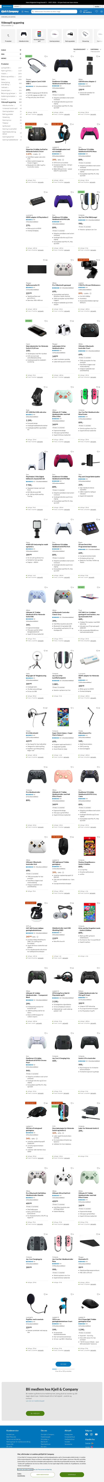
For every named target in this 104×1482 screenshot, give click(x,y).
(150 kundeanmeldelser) (85, 682)
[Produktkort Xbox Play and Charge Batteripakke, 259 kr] (90, 461)
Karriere (43, 1446)
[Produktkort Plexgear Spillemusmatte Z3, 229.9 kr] (37, 269)
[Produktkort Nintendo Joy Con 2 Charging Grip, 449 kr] (63, 1042)
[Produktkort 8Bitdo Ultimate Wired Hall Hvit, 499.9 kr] (63, 1177)
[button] (12, 25)
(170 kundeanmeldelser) (85, 419)
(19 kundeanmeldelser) (58, 1326)
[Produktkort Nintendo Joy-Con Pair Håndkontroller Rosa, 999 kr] (63, 1243)
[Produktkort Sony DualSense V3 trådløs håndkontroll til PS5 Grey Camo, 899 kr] (90, 776)
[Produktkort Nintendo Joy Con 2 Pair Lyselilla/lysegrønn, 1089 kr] (63, 660)
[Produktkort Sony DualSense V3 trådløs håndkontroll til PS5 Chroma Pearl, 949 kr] (37, 1042)
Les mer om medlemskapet (35, 1401)
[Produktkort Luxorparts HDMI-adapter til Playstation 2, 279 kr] (37, 201)
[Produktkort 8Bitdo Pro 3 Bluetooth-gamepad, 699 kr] (63, 269)
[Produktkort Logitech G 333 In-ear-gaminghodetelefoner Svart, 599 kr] (63, 1303)
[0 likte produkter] (96, 11)
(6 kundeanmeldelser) (94, 220)
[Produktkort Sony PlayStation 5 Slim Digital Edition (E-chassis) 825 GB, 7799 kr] (37, 461)
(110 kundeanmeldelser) (58, 868)
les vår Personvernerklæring (42, 1469)
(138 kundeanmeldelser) (85, 289)
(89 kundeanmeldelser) (58, 156)
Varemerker (68, 1444)
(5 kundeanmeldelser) (68, 617)
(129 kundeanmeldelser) (58, 352)
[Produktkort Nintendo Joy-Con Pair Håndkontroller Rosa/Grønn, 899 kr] (90, 396)
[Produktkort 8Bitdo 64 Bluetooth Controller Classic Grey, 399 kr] (63, 596)
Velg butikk (40, 114)
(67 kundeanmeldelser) (32, 796)
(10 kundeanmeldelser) (85, 481)
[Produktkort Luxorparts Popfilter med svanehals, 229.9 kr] (37, 1303)
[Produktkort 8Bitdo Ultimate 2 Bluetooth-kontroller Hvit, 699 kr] (37, 846)
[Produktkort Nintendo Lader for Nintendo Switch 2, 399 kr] (90, 1112)
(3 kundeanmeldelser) (41, 1000)
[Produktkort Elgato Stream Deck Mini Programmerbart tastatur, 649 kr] (90, 529)
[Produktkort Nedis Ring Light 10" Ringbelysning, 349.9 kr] (37, 660)
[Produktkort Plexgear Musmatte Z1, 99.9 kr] (90, 1243)
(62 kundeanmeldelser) (85, 1326)
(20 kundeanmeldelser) (32, 416)
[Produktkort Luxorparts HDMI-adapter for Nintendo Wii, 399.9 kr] (90, 660)
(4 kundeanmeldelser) (41, 86)
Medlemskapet (45, 1437)
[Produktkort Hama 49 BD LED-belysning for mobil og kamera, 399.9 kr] (37, 529)
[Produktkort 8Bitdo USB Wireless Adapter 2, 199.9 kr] (90, 65)
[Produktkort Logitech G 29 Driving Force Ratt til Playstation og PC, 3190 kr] (63, 977)
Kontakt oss (10, 1434)
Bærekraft (44, 1442)
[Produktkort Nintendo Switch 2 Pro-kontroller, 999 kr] (90, 1042)
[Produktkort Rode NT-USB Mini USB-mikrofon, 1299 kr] (37, 396)
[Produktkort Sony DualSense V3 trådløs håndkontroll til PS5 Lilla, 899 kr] (63, 201)
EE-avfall (9, 1446)
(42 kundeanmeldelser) (58, 88)
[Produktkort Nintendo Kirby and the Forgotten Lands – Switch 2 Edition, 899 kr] (90, 912)
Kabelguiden (69, 1434)
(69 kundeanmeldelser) (32, 1135)
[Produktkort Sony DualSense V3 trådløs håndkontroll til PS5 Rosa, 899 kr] (90, 133)
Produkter (5, 64)
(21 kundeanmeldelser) (32, 1324)
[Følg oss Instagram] (91, 1434)
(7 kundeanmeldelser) (41, 481)
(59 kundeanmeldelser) (85, 86)
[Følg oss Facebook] (86, 1434)
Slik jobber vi (45, 1439)
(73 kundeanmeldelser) (32, 222)
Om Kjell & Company (47, 1434)
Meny (26, 11)
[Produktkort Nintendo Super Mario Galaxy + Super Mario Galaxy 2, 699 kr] (63, 717)
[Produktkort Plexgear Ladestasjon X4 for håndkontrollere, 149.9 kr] (63, 330)
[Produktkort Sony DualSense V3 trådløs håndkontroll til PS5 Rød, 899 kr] (63, 461)
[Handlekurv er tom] (101, 11)
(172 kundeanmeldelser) (32, 289)
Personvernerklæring (13, 1439)
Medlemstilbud (69, 1439)
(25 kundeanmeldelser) (32, 1200)
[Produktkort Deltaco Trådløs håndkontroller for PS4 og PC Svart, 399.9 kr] (90, 977)
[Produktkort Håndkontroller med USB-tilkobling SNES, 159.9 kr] (63, 912)
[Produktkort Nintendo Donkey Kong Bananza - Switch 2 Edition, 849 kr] (90, 846)
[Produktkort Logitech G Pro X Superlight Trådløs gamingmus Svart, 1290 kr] (90, 1303)
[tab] (7, 6)
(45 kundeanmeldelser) (58, 935)
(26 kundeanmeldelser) (32, 621)
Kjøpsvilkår (10, 1444)
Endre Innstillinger (21, 1475)
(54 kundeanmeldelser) (85, 1264)
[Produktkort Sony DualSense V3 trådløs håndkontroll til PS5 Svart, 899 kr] (63, 65)
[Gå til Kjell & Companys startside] (10, 11)
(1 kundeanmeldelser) (94, 549)
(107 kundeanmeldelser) (32, 737)
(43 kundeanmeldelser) (58, 421)
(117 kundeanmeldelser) (85, 999)
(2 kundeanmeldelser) (68, 288)
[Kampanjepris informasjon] (39, 154)
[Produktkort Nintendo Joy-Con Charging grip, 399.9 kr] (37, 1243)
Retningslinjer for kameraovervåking (18, 1442)
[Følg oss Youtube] (96, 1434)
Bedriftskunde (11, 1437)
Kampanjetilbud (70, 1437)
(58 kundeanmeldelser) (85, 737)
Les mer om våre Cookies (25, 1469)
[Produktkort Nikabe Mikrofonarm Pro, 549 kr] (90, 717)
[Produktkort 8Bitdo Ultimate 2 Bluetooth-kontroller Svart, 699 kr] (90, 330)
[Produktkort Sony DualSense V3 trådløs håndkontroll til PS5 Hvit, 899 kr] (63, 529)
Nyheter (67, 1442)
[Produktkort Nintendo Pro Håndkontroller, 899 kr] (37, 776)
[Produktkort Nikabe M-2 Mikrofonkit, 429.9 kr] (37, 717)
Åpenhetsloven (45, 1444)
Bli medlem (35, 1413)
